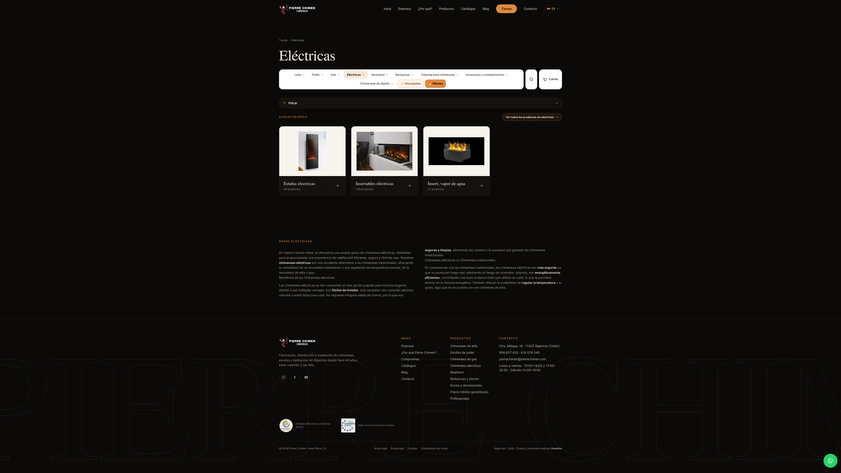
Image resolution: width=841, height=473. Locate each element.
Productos (446, 9)
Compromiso (410, 359)
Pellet (316, 74)
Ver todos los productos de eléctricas (530, 117)
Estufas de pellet (462, 352)
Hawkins (556, 448)
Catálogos (468, 9)
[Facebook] (294, 377)
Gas (333, 74)
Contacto (530, 9)
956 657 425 (508, 352)
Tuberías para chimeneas (438, 74)
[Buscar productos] (531, 79)
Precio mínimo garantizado (469, 392)
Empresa (404, 9)
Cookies (412, 448)
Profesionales (459, 398)
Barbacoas (403, 74)
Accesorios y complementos (485, 74)
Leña (298, 74)
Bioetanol (378, 74)
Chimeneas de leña (463, 346)
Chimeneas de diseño (375, 83)
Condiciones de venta (434, 448)
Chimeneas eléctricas (465, 365)
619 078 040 (530, 352)
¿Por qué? (425, 9)
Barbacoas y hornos (464, 379)
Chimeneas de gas (463, 359)
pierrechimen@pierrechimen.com (522, 359)
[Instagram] (283, 377)
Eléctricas (354, 74)
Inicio (387, 9)
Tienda (506, 9)
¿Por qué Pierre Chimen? (418, 352)
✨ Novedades (411, 83)
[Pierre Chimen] (297, 342)
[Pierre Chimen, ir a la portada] (297, 9)
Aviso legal (380, 448)
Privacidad (397, 448)
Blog (486, 9)
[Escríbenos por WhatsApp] (830, 461)
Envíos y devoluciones (466, 385)
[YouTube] (306, 377)
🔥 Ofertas (435, 83)
